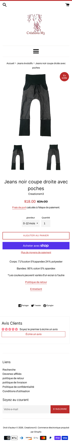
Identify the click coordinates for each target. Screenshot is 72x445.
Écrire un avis (34, 334)
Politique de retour (36, 282)
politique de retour (13, 378)
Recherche (9, 369)
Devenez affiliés (12, 373)
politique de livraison (15, 382)
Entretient (36, 289)
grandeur (30, 218)
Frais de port (19, 207)
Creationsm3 (30, 427)
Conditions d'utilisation (16, 391)
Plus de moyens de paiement (36, 252)
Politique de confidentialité (18, 386)
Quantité (46, 218)
